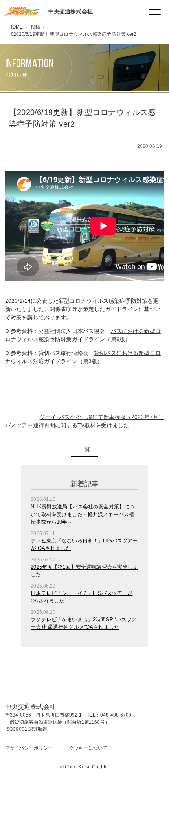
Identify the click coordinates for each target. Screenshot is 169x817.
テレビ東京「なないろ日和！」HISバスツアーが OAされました (84, 544)
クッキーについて (88, 748)
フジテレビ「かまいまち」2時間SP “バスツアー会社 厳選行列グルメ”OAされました (84, 623)
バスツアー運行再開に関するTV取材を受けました (67, 425)
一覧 (84, 449)
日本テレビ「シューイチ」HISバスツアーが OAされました (81, 597)
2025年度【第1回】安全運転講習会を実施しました (84, 571)
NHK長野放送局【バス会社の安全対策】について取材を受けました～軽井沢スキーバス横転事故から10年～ (82, 514)
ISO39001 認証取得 (26, 729)
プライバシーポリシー (29, 748)
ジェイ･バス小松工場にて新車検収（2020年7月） (102, 417)
